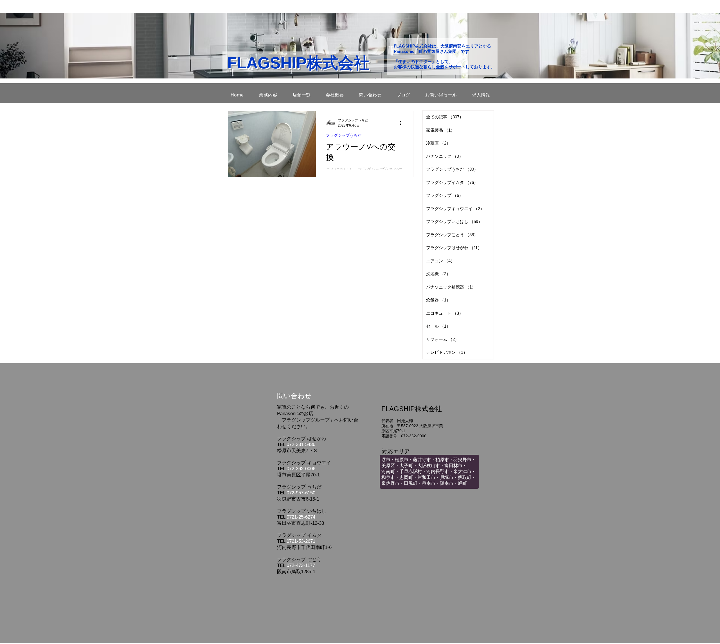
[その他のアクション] (402, 123)
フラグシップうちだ (343, 135)
